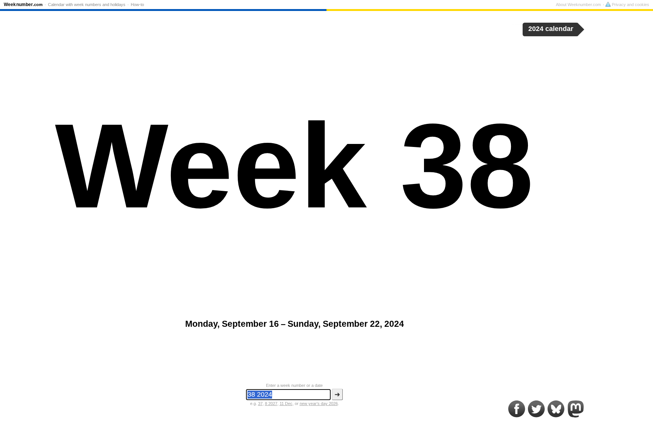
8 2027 (271, 403)
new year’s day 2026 (319, 403)
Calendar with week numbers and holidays (86, 4)
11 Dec (286, 403)
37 (260, 403)
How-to (137, 4)
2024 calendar (550, 28)
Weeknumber (23, 4)
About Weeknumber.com (578, 4)
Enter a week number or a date (294, 385)
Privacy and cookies (630, 4)
